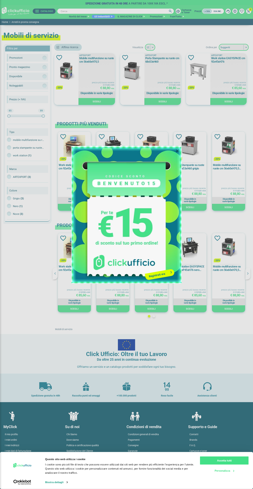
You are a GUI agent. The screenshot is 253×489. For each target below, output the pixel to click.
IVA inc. (218, 11)
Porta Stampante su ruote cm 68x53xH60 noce (151, 166)
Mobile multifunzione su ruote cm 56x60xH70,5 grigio (227, 166)
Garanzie (133, 450)
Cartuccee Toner (186, 11)
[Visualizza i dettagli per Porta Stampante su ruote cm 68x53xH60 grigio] (190, 146)
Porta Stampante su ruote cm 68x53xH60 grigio (189, 166)
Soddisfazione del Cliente (79, 450)
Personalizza (222, 470)
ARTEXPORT (22, 177)
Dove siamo (72, 439)
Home (5, 22)
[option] (126, 2)
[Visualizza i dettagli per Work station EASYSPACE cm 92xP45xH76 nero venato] (113, 146)
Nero (18, 206)
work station (22, 155)
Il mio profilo (11, 434)
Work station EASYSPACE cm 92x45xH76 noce (73, 166)
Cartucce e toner (198, 450)
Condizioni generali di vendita (143, 434)
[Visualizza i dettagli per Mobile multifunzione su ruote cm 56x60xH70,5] (66, 71)
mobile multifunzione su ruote (28, 140)
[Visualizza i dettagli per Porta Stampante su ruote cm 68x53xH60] (132, 71)
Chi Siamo (71, 434)
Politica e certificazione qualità (82, 445)
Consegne (133, 445)
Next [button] (247, 273)
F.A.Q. (192, 445)
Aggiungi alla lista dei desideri (59, 57)
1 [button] (149, 316)
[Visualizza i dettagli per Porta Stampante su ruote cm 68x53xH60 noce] (151, 146)
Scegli (97, 101)
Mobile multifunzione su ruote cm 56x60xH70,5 (96, 60)
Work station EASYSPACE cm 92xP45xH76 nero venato (112, 166)
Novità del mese (78, 16)
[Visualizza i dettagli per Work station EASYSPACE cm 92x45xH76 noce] (74, 146)
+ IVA (207, 11)
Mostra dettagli (54, 482)
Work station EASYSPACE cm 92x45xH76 (228, 60)
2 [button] (153, 316)
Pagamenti (134, 439)
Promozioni (156, 16)
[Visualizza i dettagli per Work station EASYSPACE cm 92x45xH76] (198, 71)
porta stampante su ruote (28, 147)
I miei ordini (11, 439)
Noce (18, 214)
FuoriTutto (176, 16)
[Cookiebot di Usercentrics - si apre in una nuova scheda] (22, 482)
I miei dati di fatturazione (18, 450)
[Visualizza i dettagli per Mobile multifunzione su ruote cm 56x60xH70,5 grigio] (229, 146)
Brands (193, 439)
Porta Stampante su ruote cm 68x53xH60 (162, 60)
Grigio (18, 198)
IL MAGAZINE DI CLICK (130, 16)
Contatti (193, 434)
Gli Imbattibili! (102, 16)
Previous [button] (55, 273)
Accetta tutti (224, 460)
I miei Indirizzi (12, 445)
